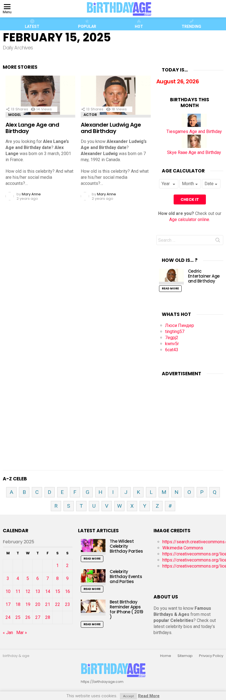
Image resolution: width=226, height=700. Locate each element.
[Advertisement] (191, 416)
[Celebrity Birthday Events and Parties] (93, 577)
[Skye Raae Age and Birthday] (194, 146)
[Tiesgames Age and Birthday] (194, 125)
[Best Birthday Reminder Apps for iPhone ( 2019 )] (93, 607)
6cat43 (171, 349)
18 (17, 604)
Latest (32, 26)
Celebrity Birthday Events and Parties (126, 576)
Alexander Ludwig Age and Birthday (111, 128)
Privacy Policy (211, 656)
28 (47, 617)
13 (37, 591)
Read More (170, 288)
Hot (139, 26)
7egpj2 (171, 337)
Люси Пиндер (179, 325)
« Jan (8, 632)
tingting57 (174, 331)
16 (67, 591)
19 (27, 604)
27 (37, 617)
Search (217, 241)
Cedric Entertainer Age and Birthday (204, 276)
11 (17, 591)
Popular (87, 26)
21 (47, 604)
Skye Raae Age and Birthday (194, 152)
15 (57, 591)
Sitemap (185, 656)
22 (57, 604)
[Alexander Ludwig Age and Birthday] (115, 97)
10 (8, 591)
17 (8, 604)
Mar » (21, 632)
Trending (191, 26)
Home (165, 656)
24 (8, 617)
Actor (90, 114)
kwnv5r (172, 343)
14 (47, 591)
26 (27, 617)
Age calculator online (189, 219)
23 (67, 604)
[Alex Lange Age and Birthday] (40, 97)
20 (37, 604)
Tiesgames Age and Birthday (194, 131)
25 (17, 617)
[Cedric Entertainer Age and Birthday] (171, 276)
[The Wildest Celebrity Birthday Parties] (93, 547)
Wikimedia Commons (182, 547)
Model (14, 114)
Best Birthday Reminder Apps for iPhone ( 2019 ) (126, 609)
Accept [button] (128, 696)
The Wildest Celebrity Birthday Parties (126, 546)
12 (27, 591)
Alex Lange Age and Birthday (32, 128)
